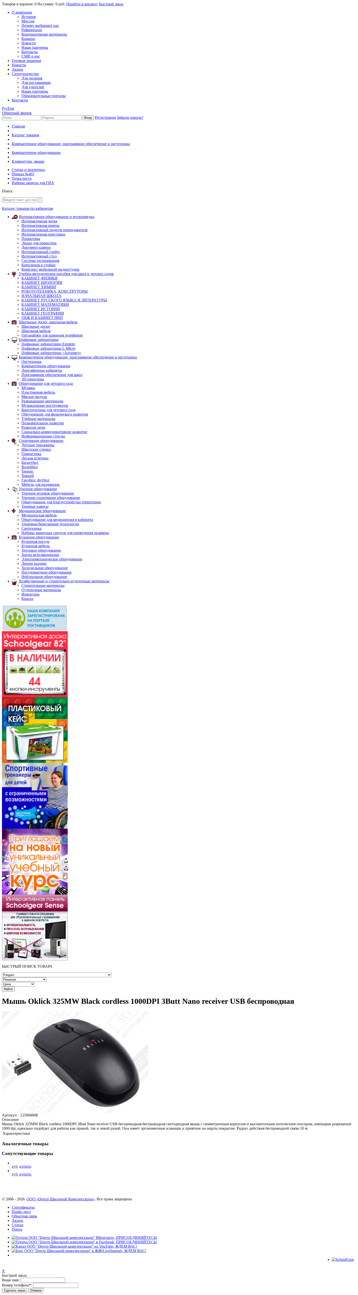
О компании (22, 12)
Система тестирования (40, 261)
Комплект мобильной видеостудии (50, 269)
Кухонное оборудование (39, 537)
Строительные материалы (43, 585)
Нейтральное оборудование (44, 577)
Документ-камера (36, 247)
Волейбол (29, 467)
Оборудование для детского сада (46, 383)
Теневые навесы (34, 506)
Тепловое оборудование (41, 550)
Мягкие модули (34, 397)
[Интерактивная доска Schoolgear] (35, 696)
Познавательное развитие (42, 423)
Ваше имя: (10, 1280)
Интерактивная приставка (43, 234)
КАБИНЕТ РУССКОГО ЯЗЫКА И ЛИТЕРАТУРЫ (64, 300)
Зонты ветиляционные (40, 555)
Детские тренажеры (37, 445)
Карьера (28, 39)
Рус (5, 108)
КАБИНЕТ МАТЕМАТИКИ (45, 304)
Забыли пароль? (130, 117)
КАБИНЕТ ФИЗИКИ (39, 278)
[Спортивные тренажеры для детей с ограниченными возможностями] (35, 827)
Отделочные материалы (41, 590)
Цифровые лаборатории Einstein (48, 344)
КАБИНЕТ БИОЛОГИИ (41, 282)
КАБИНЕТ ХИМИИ (38, 287)
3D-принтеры (32, 379)
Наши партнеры (34, 47)
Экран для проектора (39, 243)
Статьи (17, 1225)
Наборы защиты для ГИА (33, 183)
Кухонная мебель (35, 546)
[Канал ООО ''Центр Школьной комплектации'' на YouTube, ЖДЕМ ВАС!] (74, 1246)
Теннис (27, 471)
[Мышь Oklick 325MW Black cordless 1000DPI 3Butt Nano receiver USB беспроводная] (75, 1112)
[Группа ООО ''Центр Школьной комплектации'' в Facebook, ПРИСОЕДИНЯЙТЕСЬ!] (84, 1242)
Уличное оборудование (38, 489)
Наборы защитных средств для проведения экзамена (65, 533)
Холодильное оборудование (44, 568)
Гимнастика (31, 454)
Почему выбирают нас (40, 25)
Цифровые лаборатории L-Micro (48, 348)
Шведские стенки (36, 449)
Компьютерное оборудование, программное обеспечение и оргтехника (71, 144)
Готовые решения (26, 61)
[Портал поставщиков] (35, 630)
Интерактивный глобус (40, 252)
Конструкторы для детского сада (48, 410)
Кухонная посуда (35, 541)
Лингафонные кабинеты (41, 370)
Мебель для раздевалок (40, 484)
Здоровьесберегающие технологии (50, 524)
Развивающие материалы (42, 401)
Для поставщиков (36, 82)
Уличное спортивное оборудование (50, 498)
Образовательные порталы (43, 96)
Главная (18, 126)
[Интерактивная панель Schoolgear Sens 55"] (35, 959)
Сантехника (31, 528)
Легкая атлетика (34, 458)
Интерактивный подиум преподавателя (54, 230)
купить (25, 1166)
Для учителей (32, 87)
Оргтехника (31, 361)
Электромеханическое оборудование (51, 559)
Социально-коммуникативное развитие (54, 432)
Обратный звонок (17, 113)
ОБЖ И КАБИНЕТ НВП (42, 318)
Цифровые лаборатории (39, 340)
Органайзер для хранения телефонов (52, 335)
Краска (27, 599)
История (28, 17)
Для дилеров (31, 78)
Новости (28, 43)
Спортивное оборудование (41, 440)
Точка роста (21, 178)
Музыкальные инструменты (44, 405)
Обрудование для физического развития (54, 414)
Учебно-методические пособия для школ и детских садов (66, 274)
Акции (17, 69)
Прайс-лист (21, 1212)
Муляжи (28, 388)
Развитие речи (33, 427)
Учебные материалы (38, 419)
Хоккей (27, 476)
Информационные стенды (43, 436)
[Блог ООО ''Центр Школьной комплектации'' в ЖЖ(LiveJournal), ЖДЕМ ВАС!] (79, 1251)
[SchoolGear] (343, 1259)
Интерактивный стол (39, 256)
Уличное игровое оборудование (47, 493)
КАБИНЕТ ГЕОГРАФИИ (42, 313)
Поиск (17, 1229)
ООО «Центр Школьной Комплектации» (61, 1199)
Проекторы (30, 239)
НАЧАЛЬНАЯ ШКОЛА (41, 296)
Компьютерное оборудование (36, 152)
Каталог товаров (25, 135)
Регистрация (105, 117)
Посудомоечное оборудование (46, 572)
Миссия (27, 21)
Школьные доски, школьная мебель (48, 322)
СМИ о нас (30, 56)
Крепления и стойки (38, 265)
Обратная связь (24, 1216)
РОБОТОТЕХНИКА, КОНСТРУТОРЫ (54, 291)
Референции (31, 30)
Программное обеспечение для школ (51, 375)
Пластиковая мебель (38, 392)
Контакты (29, 52)
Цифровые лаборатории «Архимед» (51, 353)
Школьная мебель (36, 331)
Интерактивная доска (39, 221)
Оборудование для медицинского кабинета (57, 520)
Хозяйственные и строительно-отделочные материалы (64, 581)
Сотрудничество (25, 74)
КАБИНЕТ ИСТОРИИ (40, 309)
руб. (15, 1166)
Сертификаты (23, 1207)
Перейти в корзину (82, 4)
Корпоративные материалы (44, 34)
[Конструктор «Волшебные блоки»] (35, 761)
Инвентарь (30, 594)
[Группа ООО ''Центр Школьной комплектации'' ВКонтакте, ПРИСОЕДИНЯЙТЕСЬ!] (84, 1237)
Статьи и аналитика (28, 170)
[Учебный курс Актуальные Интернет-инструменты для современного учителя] (35, 893)
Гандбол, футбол (35, 480)
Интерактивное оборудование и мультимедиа (56, 217)
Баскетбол (29, 462)
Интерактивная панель (40, 225)
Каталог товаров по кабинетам (27, 208)
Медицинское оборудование (42, 511)
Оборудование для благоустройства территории (61, 502)
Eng (11, 108)
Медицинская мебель (39, 515)
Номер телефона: (17, 1285)
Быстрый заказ (111, 4)
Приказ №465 (23, 174)
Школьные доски (35, 326)
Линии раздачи (34, 563)
